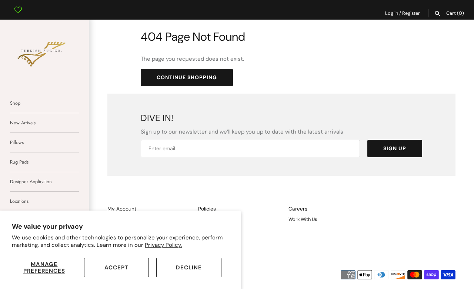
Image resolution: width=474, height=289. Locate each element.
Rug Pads (19, 161)
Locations (19, 201)
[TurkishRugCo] (44, 53)
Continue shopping (187, 77)
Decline (189, 267)
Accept (116, 267)
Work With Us (302, 219)
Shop (15, 103)
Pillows (17, 142)
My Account (121, 209)
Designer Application (31, 181)
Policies (207, 209)
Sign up (394, 148)
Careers (297, 209)
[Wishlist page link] (18, 4)
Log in (391, 13)
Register (411, 13)
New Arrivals (23, 122)
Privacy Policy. (163, 245)
